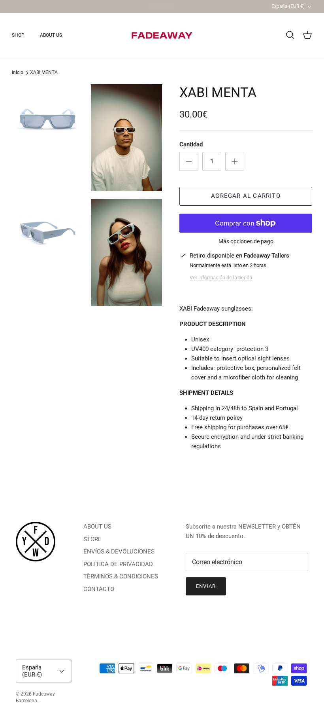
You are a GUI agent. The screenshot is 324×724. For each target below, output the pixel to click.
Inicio (17, 73)
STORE (92, 539)
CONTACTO (98, 589)
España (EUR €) (288, 6)
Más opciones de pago (246, 241)
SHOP (18, 35)
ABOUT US (51, 35)
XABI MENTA (44, 73)
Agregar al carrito (246, 195)
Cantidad (191, 144)
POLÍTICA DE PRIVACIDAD (118, 564)
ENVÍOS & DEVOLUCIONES (118, 551)
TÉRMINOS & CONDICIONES (120, 576)
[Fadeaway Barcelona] (162, 35)
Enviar (206, 586)
